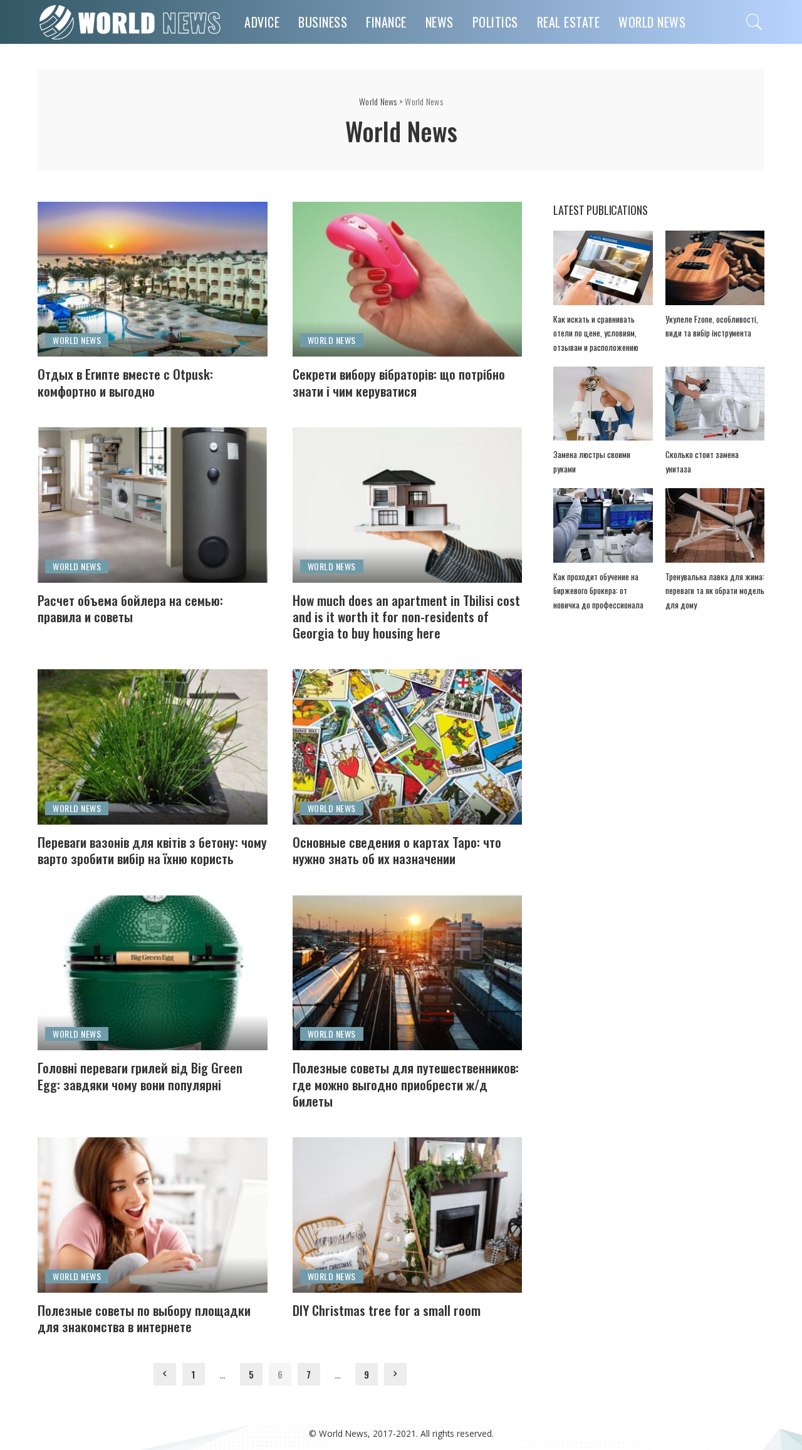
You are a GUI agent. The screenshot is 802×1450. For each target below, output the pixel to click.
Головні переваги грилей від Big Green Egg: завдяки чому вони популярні (140, 1075)
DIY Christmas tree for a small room (387, 1310)
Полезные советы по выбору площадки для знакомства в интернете (144, 1318)
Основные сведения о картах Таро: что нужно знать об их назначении (397, 850)
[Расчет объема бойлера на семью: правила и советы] (153, 505)
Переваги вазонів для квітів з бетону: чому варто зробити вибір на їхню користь (152, 850)
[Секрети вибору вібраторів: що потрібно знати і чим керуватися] (408, 279)
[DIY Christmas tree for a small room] (408, 1215)
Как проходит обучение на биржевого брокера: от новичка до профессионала (598, 590)
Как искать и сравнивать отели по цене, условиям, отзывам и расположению (595, 333)
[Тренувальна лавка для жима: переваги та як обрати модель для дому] (714, 525)
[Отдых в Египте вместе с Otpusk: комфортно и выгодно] (153, 279)
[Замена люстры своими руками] (602, 404)
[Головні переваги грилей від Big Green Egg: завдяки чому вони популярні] (153, 973)
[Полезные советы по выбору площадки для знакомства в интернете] (153, 1215)
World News (77, 340)
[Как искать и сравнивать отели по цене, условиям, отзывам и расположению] (602, 268)
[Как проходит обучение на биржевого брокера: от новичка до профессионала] (602, 525)
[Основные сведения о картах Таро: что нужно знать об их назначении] (408, 747)
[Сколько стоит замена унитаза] (714, 404)
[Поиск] (754, 22)
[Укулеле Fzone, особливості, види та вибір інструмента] (714, 268)
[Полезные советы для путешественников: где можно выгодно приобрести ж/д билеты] (408, 973)
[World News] (132, 22)
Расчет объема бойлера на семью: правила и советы (130, 608)
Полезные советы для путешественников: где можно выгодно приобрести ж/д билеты (406, 1084)
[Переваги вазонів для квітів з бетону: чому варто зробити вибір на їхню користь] (153, 747)
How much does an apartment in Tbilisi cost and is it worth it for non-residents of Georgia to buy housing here (406, 616)
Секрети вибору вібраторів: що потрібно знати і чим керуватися (399, 382)
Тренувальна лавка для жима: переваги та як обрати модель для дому (714, 590)
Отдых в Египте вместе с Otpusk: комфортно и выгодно (125, 382)
